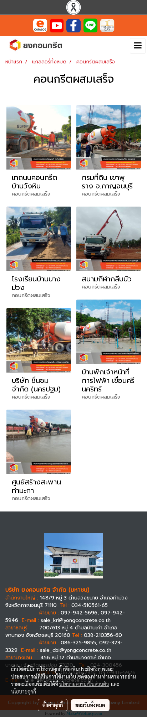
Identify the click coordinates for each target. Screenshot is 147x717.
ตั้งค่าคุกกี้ (52, 705)
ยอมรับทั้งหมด (90, 705)
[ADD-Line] (90, 25)
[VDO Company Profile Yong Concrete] (56, 25)
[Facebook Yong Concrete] (73, 25)
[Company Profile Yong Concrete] (40, 25)
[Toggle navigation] (138, 46)
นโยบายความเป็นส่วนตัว (84, 684)
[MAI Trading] (107, 25)
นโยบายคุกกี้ (23, 691)
